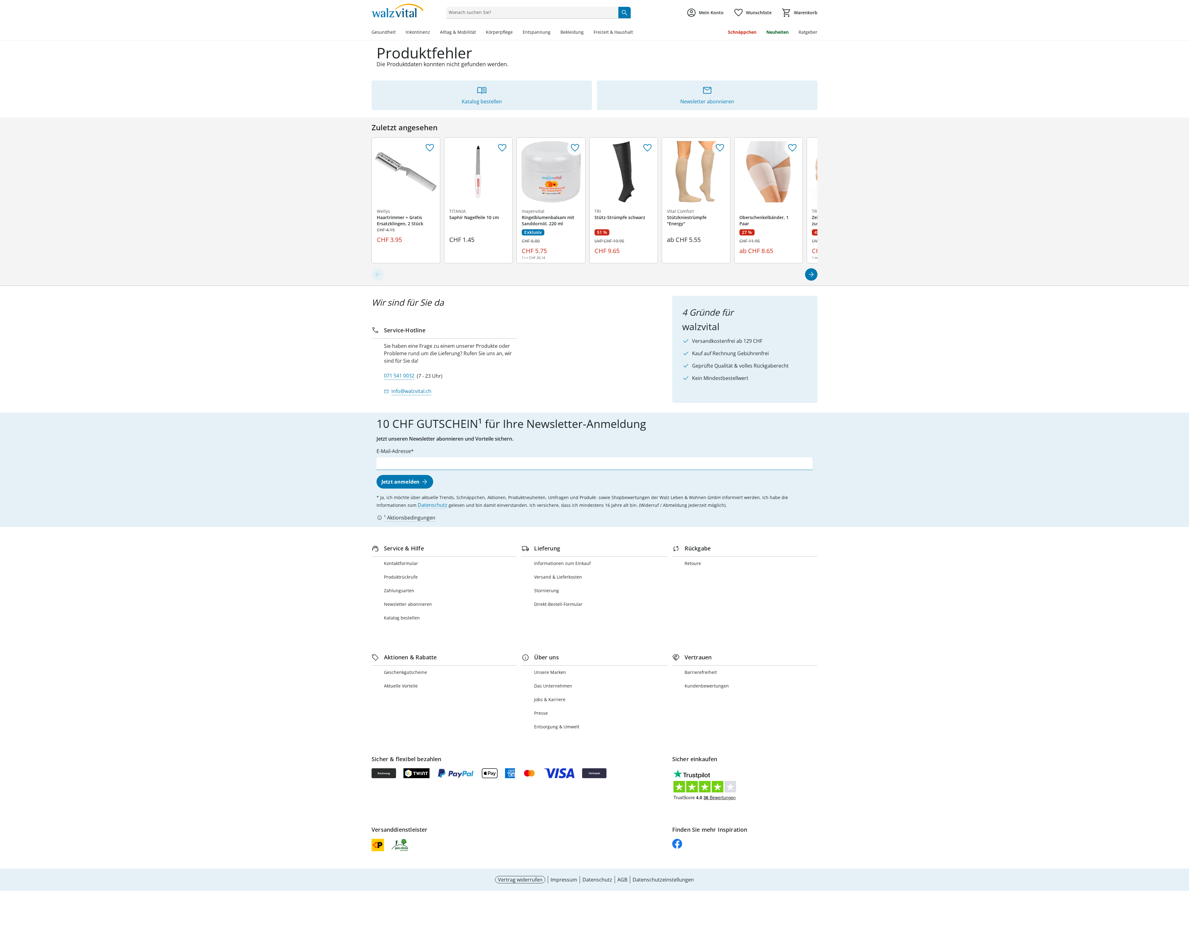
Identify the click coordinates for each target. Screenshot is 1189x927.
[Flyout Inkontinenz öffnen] (432, 32)
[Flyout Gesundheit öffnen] (398, 32)
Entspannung (537, 32)
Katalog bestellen (402, 618)
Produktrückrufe (401, 577)
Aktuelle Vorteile (401, 686)
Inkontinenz (418, 32)
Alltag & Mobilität (458, 32)
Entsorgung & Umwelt (556, 727)
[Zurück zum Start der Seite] (1181, 882)
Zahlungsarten (399, 590)
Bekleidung (572, 32)
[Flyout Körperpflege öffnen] (515, 32)
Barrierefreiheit (701, 672)
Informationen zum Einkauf (562, 563)
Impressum (564, 879)
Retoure (693, 563)
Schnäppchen (742, 32)
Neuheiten (777, 32)
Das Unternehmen (553, 686)
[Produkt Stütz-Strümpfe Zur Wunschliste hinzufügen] (647, 148)
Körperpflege (499, 32)
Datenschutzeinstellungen (663, 879)
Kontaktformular (401, 563)
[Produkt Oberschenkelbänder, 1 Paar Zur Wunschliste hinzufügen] (792, 148)
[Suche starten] (624, 12)
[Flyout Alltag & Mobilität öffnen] (478, 32)
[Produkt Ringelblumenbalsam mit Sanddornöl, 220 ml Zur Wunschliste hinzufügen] (575, 148)
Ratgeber (808, 32)
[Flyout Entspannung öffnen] (553, 32)
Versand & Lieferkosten (558, 577)
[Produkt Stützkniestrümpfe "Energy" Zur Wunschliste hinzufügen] (720, 148)
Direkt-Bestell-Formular (558, 604)
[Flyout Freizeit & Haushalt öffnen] (635, 32)
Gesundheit (384, 32)
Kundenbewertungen (707, 686)
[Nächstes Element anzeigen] (811, 274)
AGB (622, 879)
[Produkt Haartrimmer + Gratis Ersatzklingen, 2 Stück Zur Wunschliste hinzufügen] (430, 148)
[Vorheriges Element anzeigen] (378, 274)
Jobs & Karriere (549, 699)
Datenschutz (432, 505)
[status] (531, 12)
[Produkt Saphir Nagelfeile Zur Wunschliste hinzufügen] (502, 148)
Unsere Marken (550, 672)
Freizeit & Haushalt (613, 32)
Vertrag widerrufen (520, 879)
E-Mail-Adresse (394, 451)
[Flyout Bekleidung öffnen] (586, 32)
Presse (541, 713)
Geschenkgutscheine (405, 672)
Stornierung (546, 590)
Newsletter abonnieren (408, 604)
